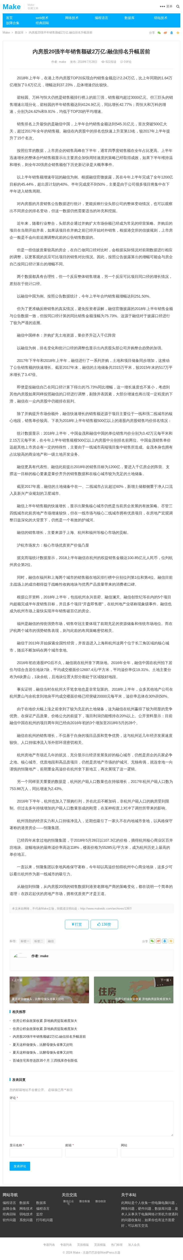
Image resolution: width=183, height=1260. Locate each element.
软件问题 (9, 1220)
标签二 (38, 941)
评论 (14, 1098)
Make (12, 7)
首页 (9, 18)
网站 (124, 1145)
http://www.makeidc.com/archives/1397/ (106, 908)
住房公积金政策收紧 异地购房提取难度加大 (45, 1021)
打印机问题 (44, 1220)
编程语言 (101, 18)
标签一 (25, 941)
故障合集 (12, 23)
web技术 (42, 18)
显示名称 (17, 1145)
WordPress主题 (110, 1252)
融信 (51, 941)
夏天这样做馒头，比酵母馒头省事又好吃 (43, 1044)
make (63, 61)
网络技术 (72, 18)
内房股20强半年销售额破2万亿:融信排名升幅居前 (49, 1036)
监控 (39, 1214)
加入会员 (134, 1244)
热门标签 (117, 1244)
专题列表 (49, 1244)
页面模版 (83, 1244)
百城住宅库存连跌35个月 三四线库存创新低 (45, 1060)
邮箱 (69, 1145)
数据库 (130, 18)
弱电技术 (160, 18)
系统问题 (26, 1220)
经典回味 (42, 23)
